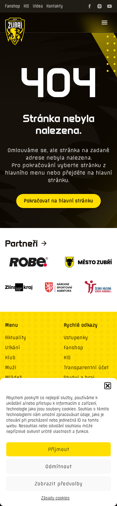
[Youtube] (109, 6)
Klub (10, 357)
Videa (38, 6)
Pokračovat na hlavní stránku (58, 201)
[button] (108, 386)
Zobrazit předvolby (58, 484)
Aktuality (15, 337)
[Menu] (104, 22)
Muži (10, 367)
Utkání (12, 347)
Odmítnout (58, 466)
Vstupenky (76, 337)
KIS (26, 6)
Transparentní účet (86, 367)
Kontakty (54, 6)
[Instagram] (99, 6)
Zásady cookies (55, 498)
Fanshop (12, 6)
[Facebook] (89, 6)
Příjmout (58, 449)
